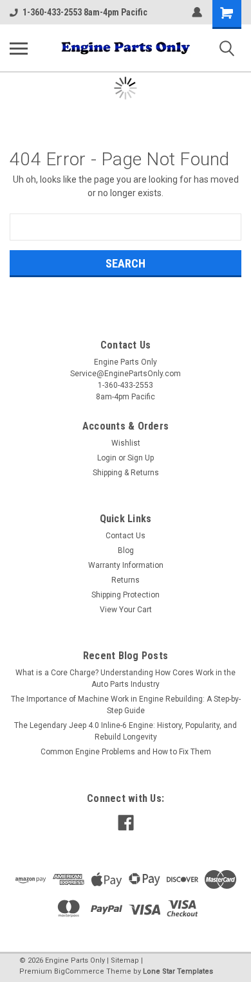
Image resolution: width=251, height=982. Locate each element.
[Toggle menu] (19, 48)
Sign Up (140, 457)
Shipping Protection (125, 594)
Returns (125, 580)
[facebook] (126, 823)
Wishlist (125, 443)
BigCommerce (79, 971)
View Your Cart (126, 609)
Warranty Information (125, 565)
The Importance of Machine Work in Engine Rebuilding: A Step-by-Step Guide (126, 705)
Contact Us (125, 535)
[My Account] (197, 12)
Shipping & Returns (126, 472)
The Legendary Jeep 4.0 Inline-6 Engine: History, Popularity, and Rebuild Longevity (125, 731)
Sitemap (125, 960)
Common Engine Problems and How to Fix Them (126, 751)
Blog (126, 550)
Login (106, 457)
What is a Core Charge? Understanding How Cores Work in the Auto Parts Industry (125, 678)
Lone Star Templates (178, 971)
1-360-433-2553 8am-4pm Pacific (85, 12)
